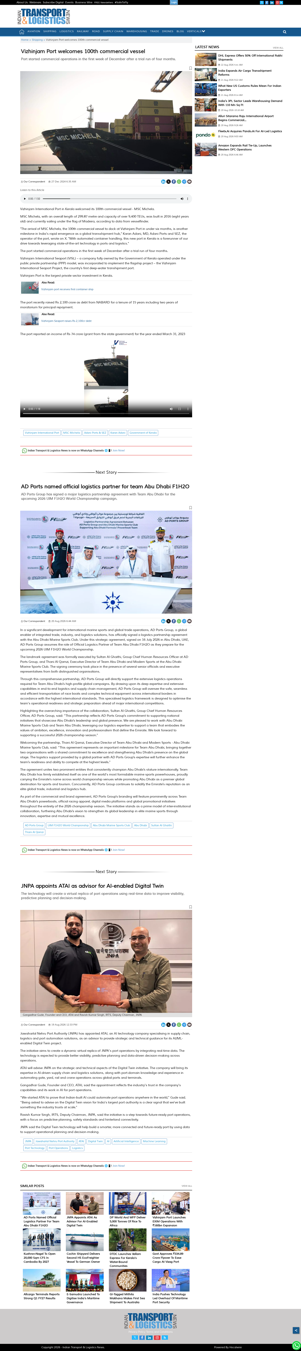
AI (108, 1141)
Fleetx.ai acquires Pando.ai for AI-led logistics (250, 131)
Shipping (49, 31)
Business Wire (83, 2)
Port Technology (35, 1148)
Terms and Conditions (159, 1332)
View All (187, 1186)
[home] (22, 32)
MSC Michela (71, 433)
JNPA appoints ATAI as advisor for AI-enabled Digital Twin (92, 886)
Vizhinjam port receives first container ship (67, 286)
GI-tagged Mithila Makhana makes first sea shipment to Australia (127, 1298)
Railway (83, 31)
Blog (180, 31)
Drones (167, 31)
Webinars (35, 2)
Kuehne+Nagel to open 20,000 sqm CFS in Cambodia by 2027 (40, 1258)
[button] (106, 69)
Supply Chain (113, 31)
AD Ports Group (34, 825)
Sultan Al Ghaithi (161, 825)
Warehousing (136, 31)
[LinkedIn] (163, 181)
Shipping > (39, 40)
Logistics (67, 31)
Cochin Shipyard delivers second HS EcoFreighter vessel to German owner (83, 1258)
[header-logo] (44, 16)
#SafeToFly (121, 2)
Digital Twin (95, 1141)
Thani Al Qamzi (34, 832)
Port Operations (58, 1148)
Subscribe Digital (53, 2)
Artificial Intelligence (126, 1141)
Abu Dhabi (140, 825)
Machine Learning (154, 1141)
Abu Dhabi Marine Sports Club (111, 825)
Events (69, 2)
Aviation (34, 31)
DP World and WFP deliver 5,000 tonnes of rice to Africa (128, 1221)
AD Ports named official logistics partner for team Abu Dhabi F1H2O (105, 486)
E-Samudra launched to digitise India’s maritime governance (83, 1298)
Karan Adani (117, 433)
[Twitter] (168, 181)
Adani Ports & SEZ (95, 433)
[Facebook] (174, 181)
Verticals (194, 31)
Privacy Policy (137, 1332)
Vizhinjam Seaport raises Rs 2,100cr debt (66, 318)
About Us (22, 2)
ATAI (81, 1141)
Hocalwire (235, 1347)
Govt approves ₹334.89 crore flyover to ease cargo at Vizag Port (168, 1258)
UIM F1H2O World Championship (68, 825)
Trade (154, 31)
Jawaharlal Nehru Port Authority (55, 1141)
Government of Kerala (143, 433)
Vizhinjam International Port (42, 433)
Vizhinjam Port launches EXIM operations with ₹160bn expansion (169, 1221)
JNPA (28, 1141)
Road (96, 31)
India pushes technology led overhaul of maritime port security (170, 1298)
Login (174, 2)
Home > (26, 40)
